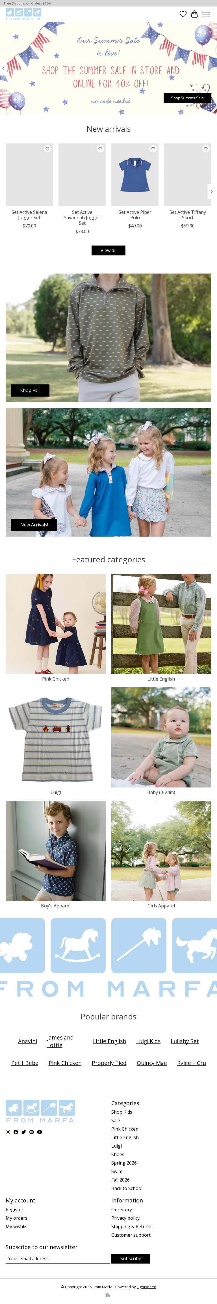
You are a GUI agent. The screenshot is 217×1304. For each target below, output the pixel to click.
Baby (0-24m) (161, 792)
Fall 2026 (120, 1180)
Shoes (117, 1154)
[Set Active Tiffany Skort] (187, 174)
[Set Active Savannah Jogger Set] (82, 174)
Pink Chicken (55, 679)
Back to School (126, 1188)
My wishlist (17, 1226)
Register (14, 1209)
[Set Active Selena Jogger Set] (29, 174)
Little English (161, 679)
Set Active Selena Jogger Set (29, 215)
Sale (115, 1120)
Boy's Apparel (55, 906)
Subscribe (130, 1258)
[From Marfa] (23, 14)
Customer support (131, 1235)
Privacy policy (125, 1218)
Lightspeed (146, 1286)
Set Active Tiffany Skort (188, 215)
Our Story (121, 1209)
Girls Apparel (161, 906)
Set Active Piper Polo (135, 215)
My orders (16, 1218)
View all (108, 250)
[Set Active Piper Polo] (135, 174)
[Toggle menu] (205, 14)
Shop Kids (121, 1112)
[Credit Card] (107, 1295)
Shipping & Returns (132, 1226)
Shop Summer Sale (187, 97)
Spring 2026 (124, 1163)
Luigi (56, 792)
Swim (116, 1171)
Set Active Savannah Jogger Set (82, 217)
